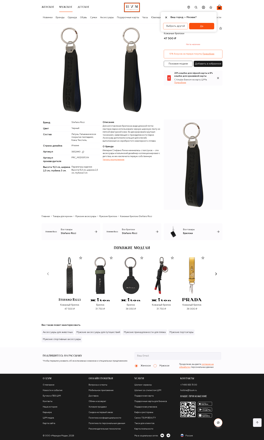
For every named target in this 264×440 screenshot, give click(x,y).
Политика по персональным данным (107, 423)
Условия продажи (98, 407)
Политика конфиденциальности (105, 418)
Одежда (72, 17)
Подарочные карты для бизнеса (150, 401)
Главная (46, 216)
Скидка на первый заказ (101, 412)
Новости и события (52, 390)
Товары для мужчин (62, 216)
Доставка (93, 396)
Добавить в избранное (208, 64)
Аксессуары (107, 17)
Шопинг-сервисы (143, 385)
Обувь (83, 17)
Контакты (47, 401)
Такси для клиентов (144, 423)
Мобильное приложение (101, 390)
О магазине (48, 385)
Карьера (47, 412)
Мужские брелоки (108, 216)
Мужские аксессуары (85, 216)
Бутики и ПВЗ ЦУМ (52, 396)
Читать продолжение (113, 160)
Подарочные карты (128, 17)
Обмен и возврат (97, 401)
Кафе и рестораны (143, 412)
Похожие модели (178, 64)
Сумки (93, 17)
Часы (145, 17)
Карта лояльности (143, 429)
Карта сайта (49, 423)
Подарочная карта (144, 396)
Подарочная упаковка (145, 407)
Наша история (50, 407)
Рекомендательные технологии (105, 429)
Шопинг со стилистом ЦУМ (147, 390)
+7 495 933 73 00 (188, 385)
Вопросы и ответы (98, 385)
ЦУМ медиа (48, 418)
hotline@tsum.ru (188, 390)
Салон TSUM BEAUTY (145, 418)
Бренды (60, 17)
